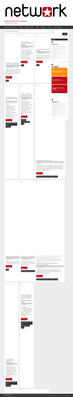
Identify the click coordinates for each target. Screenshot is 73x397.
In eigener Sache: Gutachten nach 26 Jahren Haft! (10, 361)
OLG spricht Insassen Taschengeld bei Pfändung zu (11, 99)
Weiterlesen (8, 77)
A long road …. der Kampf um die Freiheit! (30, 256)
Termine (21, 27)
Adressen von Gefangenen (10, 27)
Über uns (43, 27)
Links (37, 27)
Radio (22, 123)
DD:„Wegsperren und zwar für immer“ (44, 160)
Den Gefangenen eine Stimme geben (11, 124)
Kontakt (50, 27)
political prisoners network (15, 21)
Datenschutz (6, 394)
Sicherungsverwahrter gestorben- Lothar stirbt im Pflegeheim (27, 43)
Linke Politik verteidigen (25, 325)
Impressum (10, 394)
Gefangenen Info (58, 27)
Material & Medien (29, 27)
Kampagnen (8, 126)
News (7, 80)
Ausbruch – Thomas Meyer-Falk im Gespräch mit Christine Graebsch (26, 95)
